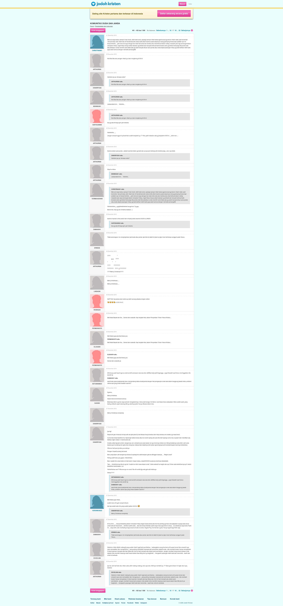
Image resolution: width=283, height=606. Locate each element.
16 (170, 30)
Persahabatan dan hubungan (104, 26)
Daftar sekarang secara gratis (174, 13)
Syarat (117, 603)
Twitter (137, 603)
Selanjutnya (185, 30)
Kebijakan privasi (107, 603)
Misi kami (107, 599)
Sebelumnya (161, 30)
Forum (92, 26)
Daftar (190, 4)
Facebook (130, 603)
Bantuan (163, 599)
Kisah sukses (120, 599)
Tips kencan (152, 599)
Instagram (144, 603)
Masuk (182, 4)
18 (175, 30)
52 (179, 30)
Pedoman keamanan (136, 599)
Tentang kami (95, 599)
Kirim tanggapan (98, 30)
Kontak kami (174, 599)
